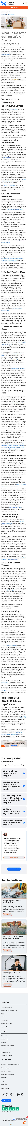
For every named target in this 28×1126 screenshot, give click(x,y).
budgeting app (9, 590)
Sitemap (13, 1120)
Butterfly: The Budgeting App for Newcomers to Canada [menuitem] (10, 1064)
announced (4, 682)
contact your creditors (18, 368)
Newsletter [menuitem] (4, 1084)
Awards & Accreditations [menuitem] (8, 1049)
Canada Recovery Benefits (16, 445)
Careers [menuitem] (3, 1042)
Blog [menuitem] (2, 1081)
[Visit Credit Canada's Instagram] (14, 1094)
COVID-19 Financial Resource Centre (11, 733)
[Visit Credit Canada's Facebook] (3, 1094)
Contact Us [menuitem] (4, 1027)
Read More (7, 915)
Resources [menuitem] (4, 1077)
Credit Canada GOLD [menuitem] (7, 1023)
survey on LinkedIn (11, 646)
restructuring (5, 55)
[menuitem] (14, 7)
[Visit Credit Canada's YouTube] (18, 1094)
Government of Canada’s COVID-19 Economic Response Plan (12, 259)
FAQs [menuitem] (2, 1013)
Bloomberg (13, 109)
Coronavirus (10, 14)
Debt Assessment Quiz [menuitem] (7, 1074)
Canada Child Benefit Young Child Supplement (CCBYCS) (12, 448)
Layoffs (3, 14)
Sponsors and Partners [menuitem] (7, 1045)
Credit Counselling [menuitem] (6, 1007)
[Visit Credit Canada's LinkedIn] (11, 1094)
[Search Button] (23, 3)
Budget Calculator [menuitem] (6, 1071)
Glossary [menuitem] (3, 1017)
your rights (6, 157)
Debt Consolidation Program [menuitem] (9, 1010)
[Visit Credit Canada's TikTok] (22, 1094)
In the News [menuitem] (4, 1039)
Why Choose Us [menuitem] (5, 1052)
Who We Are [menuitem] (4, 1036)
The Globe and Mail (15, 507)
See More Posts (14, 857)
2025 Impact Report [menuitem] (6, 1055)
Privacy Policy (16, 1119)
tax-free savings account (16, 359)
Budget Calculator (9, 185)
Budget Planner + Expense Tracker (13, 558)
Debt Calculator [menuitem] (5, 1068)
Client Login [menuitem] (4, 1020)
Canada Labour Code (18, 403)
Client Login (6, 1100)
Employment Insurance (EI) (15, 209)
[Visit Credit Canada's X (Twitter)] (7, 1094)
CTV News (4, 691)
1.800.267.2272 (22, 718)
